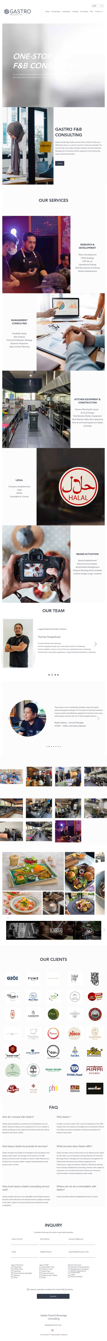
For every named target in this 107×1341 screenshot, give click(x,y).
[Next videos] (104, 929)
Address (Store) (45, 1252)
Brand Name (44, 1239)
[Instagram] (52, 1330)
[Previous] (11, 644)
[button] (9, 918)
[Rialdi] (58, 674)
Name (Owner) (17, 1239)
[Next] (95, 644)
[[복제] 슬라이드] (60, 746)
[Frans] (49, 675)
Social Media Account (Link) (79, 1252)
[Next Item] (101, 883)
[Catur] (55, 674)
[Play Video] (23, 930)
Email (14, 1252)
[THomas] (52, 674)
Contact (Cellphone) (76, 1239)
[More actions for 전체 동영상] (9, 918)
